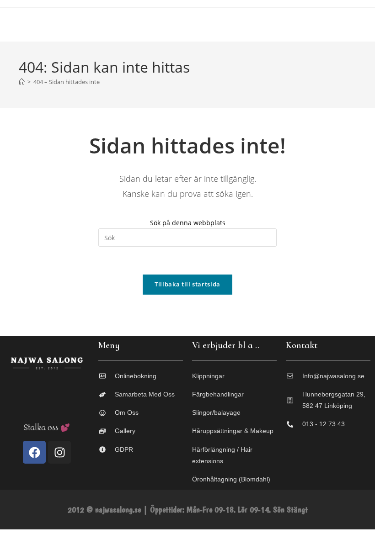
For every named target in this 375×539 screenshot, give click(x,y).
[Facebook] (34, 452)
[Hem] (22, 82)
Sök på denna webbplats (187, 222)
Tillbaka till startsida (187, 284)
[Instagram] (59, 452)
